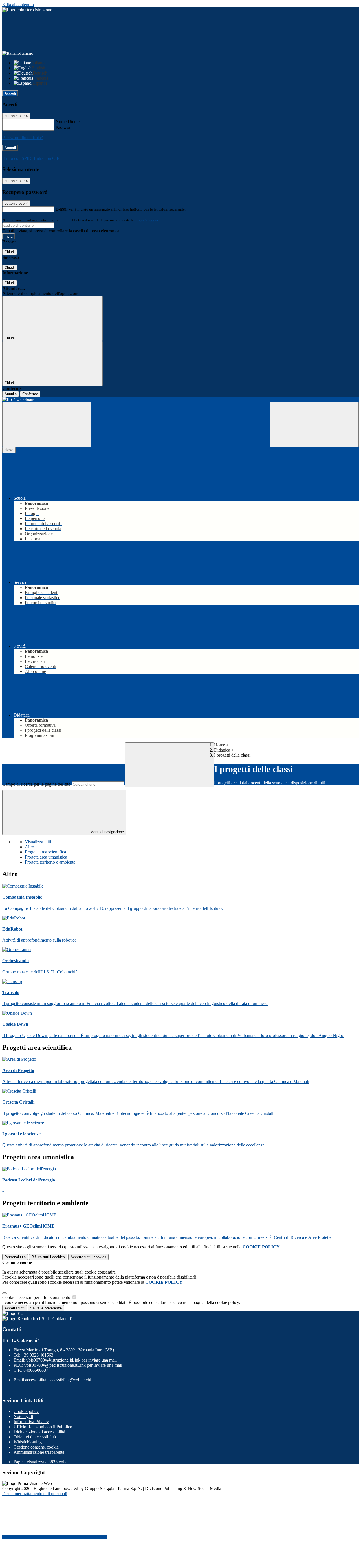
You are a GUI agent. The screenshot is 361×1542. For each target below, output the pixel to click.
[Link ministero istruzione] (27, 9)
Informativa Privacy (31, 1421)
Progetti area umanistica (46, 857)
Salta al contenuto (18, 4)
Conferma (30, 394)
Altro (29, 846)
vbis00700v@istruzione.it (71, 1360)
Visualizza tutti (38, 841)
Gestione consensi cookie (36, 1447)
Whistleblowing (28, 1442)
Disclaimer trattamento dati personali (34, 1493)
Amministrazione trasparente (39, 1452)
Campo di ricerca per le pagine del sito (36, 784)
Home (219, 744)
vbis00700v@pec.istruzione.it (73, 1365)
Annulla (11, 394)
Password (64, 127)
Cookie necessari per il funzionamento (36, 1297)
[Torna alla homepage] (180, 399)
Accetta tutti (88, 1257)
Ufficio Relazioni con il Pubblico (43, 1426)
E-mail (61, 209)
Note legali (23, 1416)
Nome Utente (68, 121)
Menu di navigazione (106, 832)
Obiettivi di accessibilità (35, 1436)
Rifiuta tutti (48, 1257)
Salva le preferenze (46, 1308)
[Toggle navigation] (46, 424)
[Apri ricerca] (314, 424)
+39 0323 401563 (37, 1355)
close (9, 450)
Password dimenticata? (22, 137)
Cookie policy (26, 1411)
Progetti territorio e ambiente (50, 862)
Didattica (222, 750)
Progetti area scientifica (45, 851)
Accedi (10, 93)
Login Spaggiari (147, 220)
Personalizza (15, 1257)
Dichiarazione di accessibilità (39, 1431)
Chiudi (10, 252)
